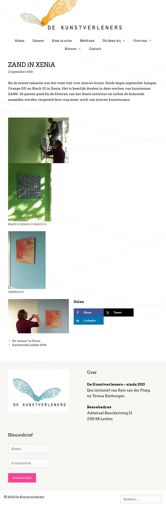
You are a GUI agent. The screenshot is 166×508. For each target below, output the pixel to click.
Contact (95, 49)
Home (19, 41)
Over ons (140, 41)
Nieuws (71, 49)
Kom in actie (62, 41)
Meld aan (87, 41)
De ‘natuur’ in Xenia (26, 340)
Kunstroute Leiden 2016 (29, 345)
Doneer (38, 41)
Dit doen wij (112, 41)
